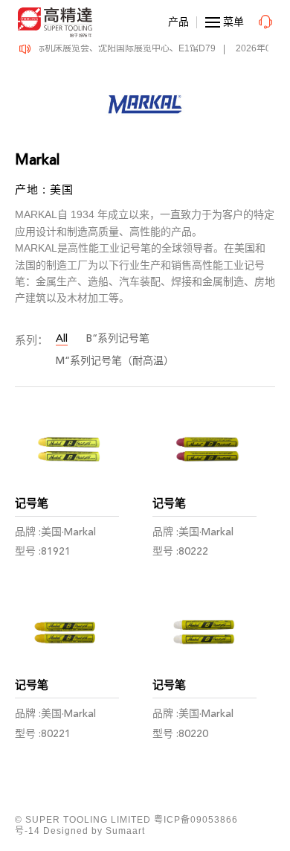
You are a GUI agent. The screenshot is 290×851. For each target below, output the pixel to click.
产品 (178, 22)
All (62, 338)
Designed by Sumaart (94, 831)
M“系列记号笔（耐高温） (115, 360)
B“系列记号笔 (117, 338)
